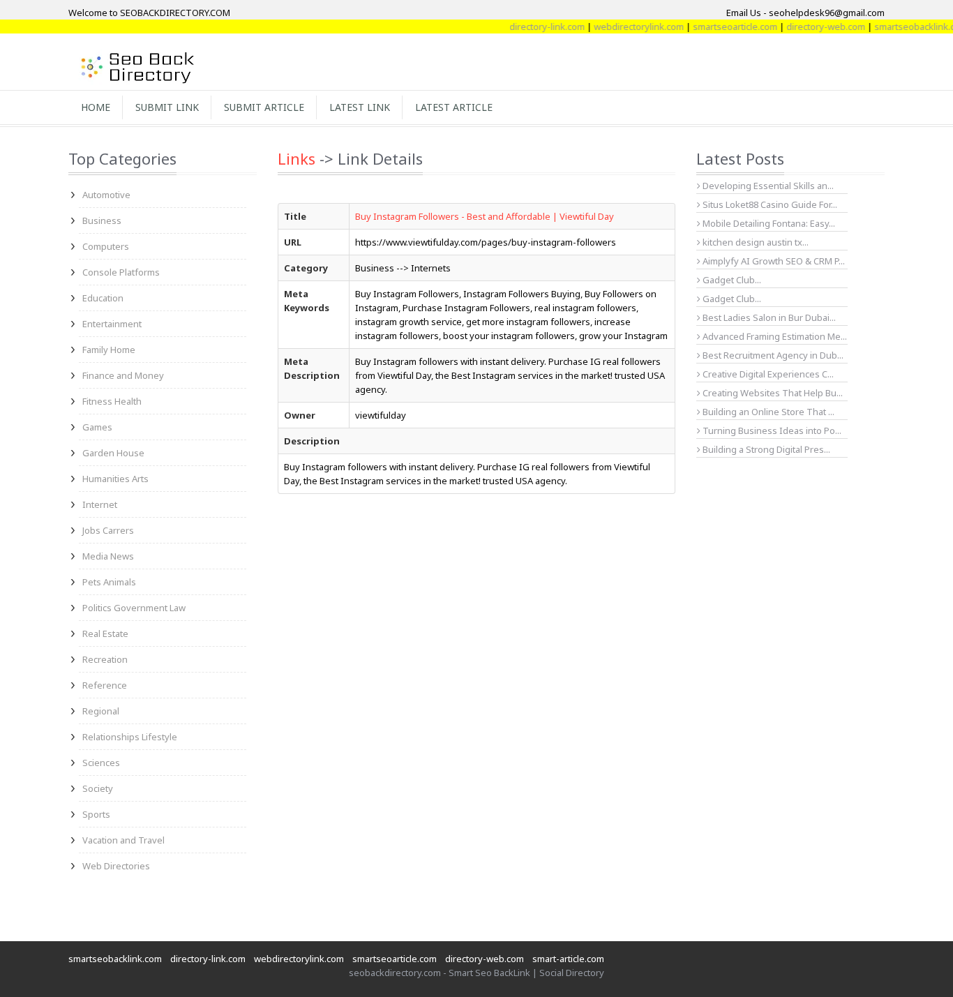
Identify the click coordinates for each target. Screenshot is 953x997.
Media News (108, 556)
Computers (105, 246)
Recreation (105, 659)
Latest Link (359, 107)
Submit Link (167, 107)
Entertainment (112, 323)
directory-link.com (531, 26)
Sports (96, 814)
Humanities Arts (115, 478)
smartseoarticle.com (719, 26)
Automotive (106, 194)
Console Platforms (121, 272)
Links (296, 158)
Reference (104, 685)
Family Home (108, 349)
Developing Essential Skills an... (767, 185)
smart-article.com (568, 958)
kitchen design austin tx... (754, 242)
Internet (99, 504)
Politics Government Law (134, 607)
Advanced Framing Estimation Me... (773, 336)
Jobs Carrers (108, 530)
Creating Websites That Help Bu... (771, 393)
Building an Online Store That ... (767, 411)
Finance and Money (123, 375)
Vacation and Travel (123, 840)
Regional (100, 711)
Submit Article (264, 107)
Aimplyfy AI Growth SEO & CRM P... (772, 261)
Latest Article (454, 107)
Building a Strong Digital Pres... (765, 449)
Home (95, 107)
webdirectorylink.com (623, 26)
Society (97, 788)
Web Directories (116, 866)
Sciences (101, 762)
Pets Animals (109, 582)
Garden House (113, 453)
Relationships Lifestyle (129, 736)
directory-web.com (810, 26)
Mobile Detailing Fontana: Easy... (767, 223)
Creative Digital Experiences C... (767, 374)
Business (101, 220)
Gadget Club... (730, 279)
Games (97, 427)
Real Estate (105, 633)
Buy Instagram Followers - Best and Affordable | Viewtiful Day (484, 216)
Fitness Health (112, 401)
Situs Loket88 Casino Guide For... (768, 204)
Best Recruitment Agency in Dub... (771, 355)
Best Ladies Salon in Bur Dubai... (768, 317)
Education (102, 298)
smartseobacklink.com (905, 26)
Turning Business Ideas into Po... (770, 430)
